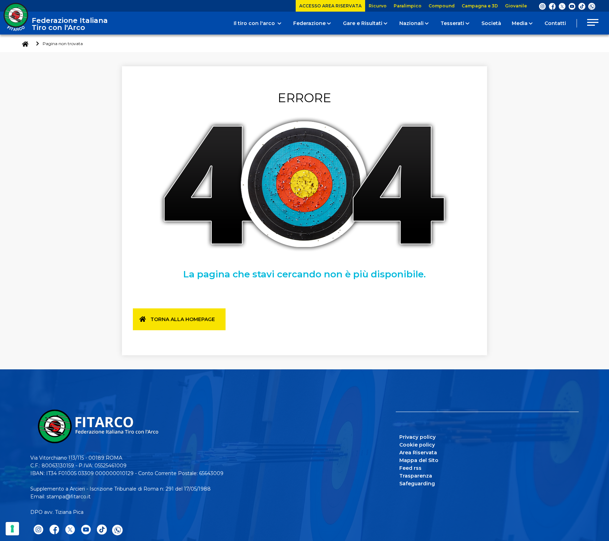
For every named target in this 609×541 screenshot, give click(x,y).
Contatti (555, 23)
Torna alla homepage (182, 319)
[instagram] (542, 6)
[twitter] (562, 6)
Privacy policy (417, 437)
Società (491, 23)
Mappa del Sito (418, 460)
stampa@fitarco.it (69, 496)
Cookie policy (417, 445)
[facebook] (552, 6)
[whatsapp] (591, 6)
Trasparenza (415, 476)
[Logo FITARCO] (16, 17)
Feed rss (410, 468)
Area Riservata (418, 452)
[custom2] (582, 6)
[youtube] (572, 6)
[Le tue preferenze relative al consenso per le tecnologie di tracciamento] (12, 528)
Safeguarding (417, 483)
